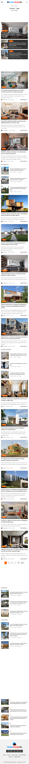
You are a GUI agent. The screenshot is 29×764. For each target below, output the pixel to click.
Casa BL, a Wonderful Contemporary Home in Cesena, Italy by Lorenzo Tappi (13, 243)
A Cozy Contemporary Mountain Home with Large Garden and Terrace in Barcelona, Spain (18, 188)
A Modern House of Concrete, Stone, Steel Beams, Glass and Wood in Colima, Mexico (14, 214)
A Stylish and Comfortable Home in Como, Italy (18, 364)
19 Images (19, 595)
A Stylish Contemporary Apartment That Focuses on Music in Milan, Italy (14, 399)
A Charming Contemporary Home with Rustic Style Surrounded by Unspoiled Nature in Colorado (19, 718)
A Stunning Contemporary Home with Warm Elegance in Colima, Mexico (12, 428)
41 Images (19, 172)
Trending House (5, 164)
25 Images (19, 604)
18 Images (19, 614)
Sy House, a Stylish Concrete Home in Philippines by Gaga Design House (14, 521)
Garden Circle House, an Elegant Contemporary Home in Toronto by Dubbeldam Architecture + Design (13, 306)
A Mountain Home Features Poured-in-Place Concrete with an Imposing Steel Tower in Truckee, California (18, 634)
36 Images (19, 646)
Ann (4, 406)
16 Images (19, 357)
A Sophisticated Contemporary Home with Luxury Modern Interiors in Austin (18, 734)
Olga (5, 315)
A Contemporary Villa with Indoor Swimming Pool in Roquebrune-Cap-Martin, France (18, 602)
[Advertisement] (14, 15)
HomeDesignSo (13, 762)
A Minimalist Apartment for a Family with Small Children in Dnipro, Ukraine (14, 35)
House (11, 51)
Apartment (5, 30)
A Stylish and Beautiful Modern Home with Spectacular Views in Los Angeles (18, 179)
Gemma (13, 47)
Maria (5, 161)
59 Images (19, 181)
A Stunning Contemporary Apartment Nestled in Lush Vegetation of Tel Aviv (17, 374)
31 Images (19, 637)
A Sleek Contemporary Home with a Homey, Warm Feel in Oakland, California (18, 625)
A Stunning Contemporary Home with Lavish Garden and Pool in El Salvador (19, 593)
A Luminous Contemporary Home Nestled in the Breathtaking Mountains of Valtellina (19, 703)
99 (18, 562)
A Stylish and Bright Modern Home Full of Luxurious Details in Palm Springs (18, 170)
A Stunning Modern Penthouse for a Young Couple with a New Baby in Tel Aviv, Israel (18, 354)
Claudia (5, 252)
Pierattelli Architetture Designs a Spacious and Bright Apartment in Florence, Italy (13, 122)
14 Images (19, 627)
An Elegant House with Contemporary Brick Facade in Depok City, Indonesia (12, 459)
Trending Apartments (6, 349)
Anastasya (6, 130)
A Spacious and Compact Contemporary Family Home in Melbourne (18, 726)
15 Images (19, 191)
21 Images (19, 376)
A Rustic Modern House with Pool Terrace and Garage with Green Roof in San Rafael (18, 710)
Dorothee (14, 57)
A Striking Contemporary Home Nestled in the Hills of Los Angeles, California (18, 644)
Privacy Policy (22, 754)
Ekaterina (6, 283)
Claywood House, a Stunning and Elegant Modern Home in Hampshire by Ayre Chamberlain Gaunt (14, 490)
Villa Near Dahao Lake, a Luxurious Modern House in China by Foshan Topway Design (17, 44)
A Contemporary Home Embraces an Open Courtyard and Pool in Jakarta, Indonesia (12, 91)
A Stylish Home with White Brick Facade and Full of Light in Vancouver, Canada (19, 612)
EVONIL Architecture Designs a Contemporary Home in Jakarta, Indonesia (13, 152)
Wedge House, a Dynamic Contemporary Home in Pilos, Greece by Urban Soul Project (18, 54)
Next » (22, 562)
